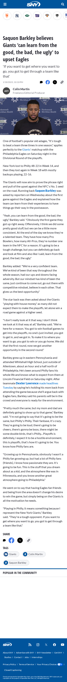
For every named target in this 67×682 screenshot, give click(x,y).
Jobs (26, 657)
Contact (18, 657)
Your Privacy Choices (47, 664)
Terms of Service (26, 664)
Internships (37, 657)
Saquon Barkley (45, 190)
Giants (26, 149)
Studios (7, 657)
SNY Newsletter (44, 652)
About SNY (8, 652)
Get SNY (58, 652)
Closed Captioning (12, 670)
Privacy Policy (9, 664)
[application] (33, 116)
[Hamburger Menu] (5, 4)
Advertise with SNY (25, 652)
